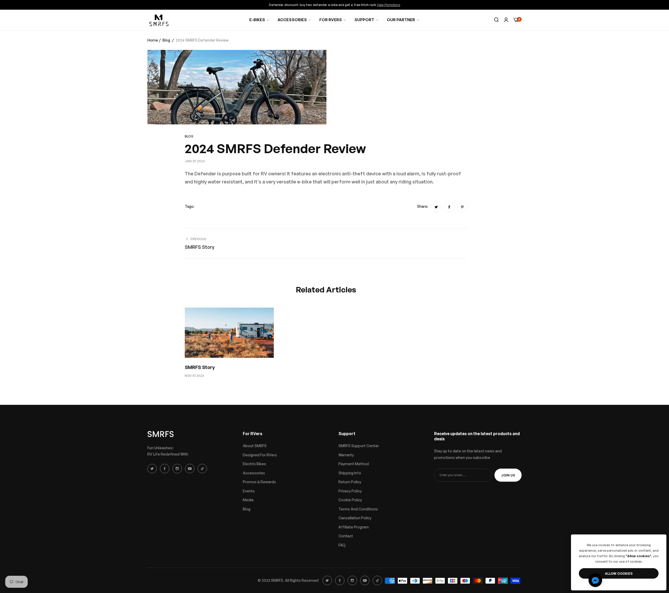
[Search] (496, 20)
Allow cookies (619, 573)
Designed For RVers (260, 455)
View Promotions (388, 5)
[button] (595, 580)
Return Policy (349, 482)
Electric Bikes (254, 464)
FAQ (341, 545)
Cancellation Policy (354, 518)
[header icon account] (506, 20)
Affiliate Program (353, 527)
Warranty (346, 455)
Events (249, 491)
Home (152, 40)
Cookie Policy (350, 500)
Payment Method (353, 464)
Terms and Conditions (358, 509)
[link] (332, 20)
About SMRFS (255, 446)
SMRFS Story (200, 367)
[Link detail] (152, 468)
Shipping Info (349, 473)
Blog (166, 40)
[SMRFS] (159, 20)
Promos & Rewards (259, 482)
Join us (508, 475)
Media (248, 500)
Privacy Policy (350, 491)
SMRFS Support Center (358, 446)
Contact (345, 536)
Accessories (254, 473)
